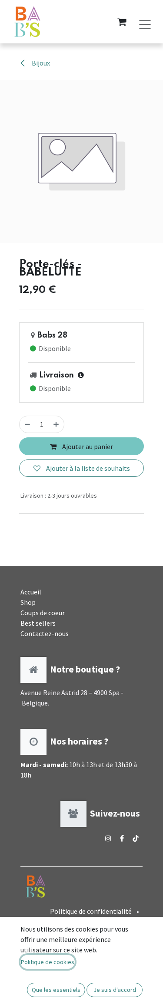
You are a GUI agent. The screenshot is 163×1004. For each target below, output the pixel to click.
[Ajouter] (56, 424)
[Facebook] (122, 838)
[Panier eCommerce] (121, 21)
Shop (28, 602)
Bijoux (40, 63)
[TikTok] (135, 838)
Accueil (30, 591)
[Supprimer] (27, 424)
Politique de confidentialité (91, 911)
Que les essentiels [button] (56, 990)
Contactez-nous (44, 633)
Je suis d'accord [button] (114, 990)
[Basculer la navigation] (144, 21)
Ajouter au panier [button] (87, 446)
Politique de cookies (47, 962)
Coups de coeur (42, 612)
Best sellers (38, 623)
